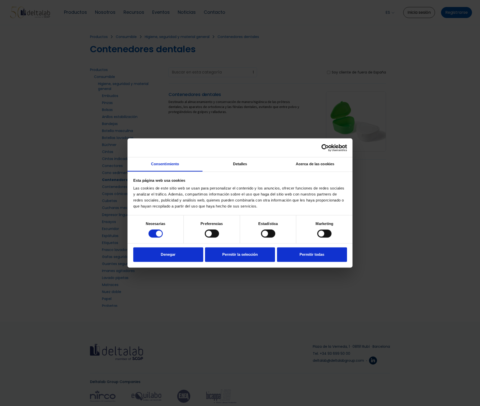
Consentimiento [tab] (165, 164)
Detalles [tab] (240, 164)
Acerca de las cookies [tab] (315, 164)
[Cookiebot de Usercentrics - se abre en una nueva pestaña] (325, 148)
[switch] (212, 234)
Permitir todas (312, 254)
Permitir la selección (240, 254)
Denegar (168, 254)
